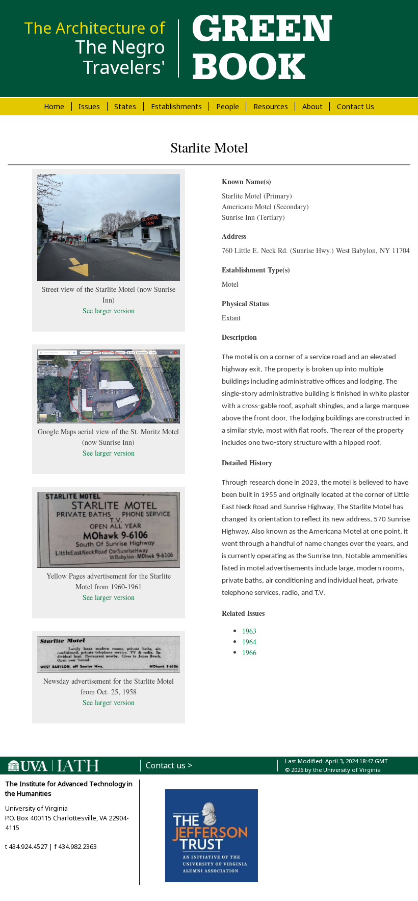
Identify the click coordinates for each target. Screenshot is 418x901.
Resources (270, 106)
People (227, 106)
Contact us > (169, 765)
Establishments (176, 106)
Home (54, 106)
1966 (249, 652)
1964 (249, 641)
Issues (89, 106)
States (125, 106)
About (312, 106)
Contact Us (355, 106)
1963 (249, 631)
